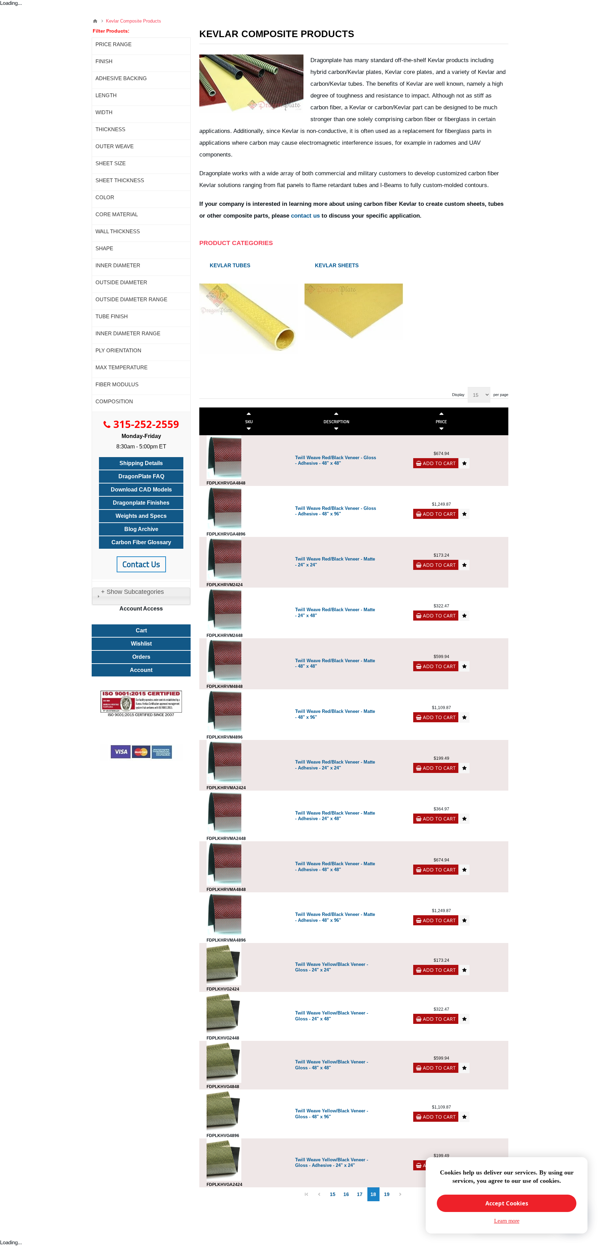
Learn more (506, 1221)
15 (332, 1194)
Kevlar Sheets (337, 265)
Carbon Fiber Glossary (141, 542)
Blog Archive (141, 529)
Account (141, 670)
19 (387, 1194)
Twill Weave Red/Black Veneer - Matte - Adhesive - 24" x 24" (335, 765)
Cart (141, 630)
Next (400, 1194)
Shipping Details (141, 463)
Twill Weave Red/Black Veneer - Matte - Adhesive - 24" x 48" (335, 816)
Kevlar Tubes (230, 265)
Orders (141, 657)
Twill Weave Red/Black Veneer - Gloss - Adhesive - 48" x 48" (335, 460)
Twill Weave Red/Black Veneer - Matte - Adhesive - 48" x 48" (335, 866)
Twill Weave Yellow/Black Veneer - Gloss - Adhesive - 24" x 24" (331, 1162)
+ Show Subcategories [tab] (132, 591)
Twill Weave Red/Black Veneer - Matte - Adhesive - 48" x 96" (335, 917)
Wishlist (141, 644)
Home (95, 21)
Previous (319, 1194)
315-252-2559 (146, 424)
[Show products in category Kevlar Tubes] (248, 306)
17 (359, 1194)
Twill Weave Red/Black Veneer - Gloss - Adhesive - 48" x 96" (335, 511)
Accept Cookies (506, 1203)
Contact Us (141, 564)
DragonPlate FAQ (141, 476)
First (306, 1194)
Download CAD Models (141, 489)
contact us (305, 215)
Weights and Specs (141, 516)
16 (346, 1194)
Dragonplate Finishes (141, 503)
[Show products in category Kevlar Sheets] (354, 306)
